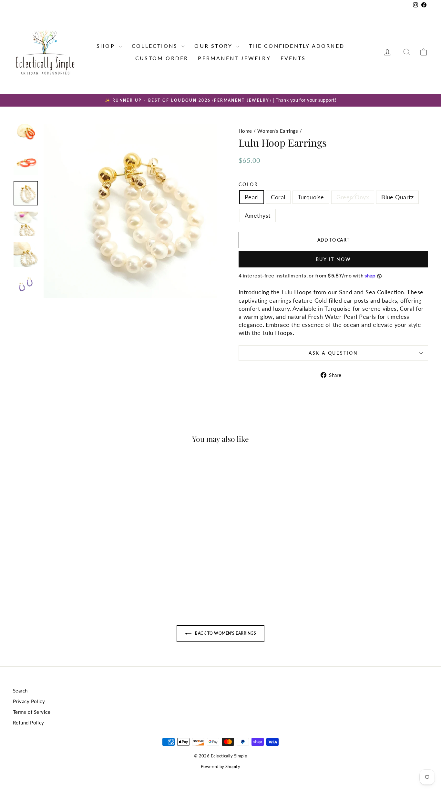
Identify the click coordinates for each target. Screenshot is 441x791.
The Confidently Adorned (296, 46)
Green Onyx (352, 197)
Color (248, 184)
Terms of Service (31, 712)
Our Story (214, 46)
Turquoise (311, 197)
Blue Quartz (397, 197)
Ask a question (333, 353)
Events (293, 58)
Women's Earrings (277, 131)
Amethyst (258, 215)
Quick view (62, 550)
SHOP (107, 46)
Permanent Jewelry (234, 58)
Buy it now (333, 259)
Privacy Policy (29, 701)
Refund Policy (28, 722)
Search (20, 690)
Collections (156, 46)
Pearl (252, 197)
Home (245, 131)
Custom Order (161, 58)
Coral (278, 197)
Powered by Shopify (220, 766)
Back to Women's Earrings (225, 633)
